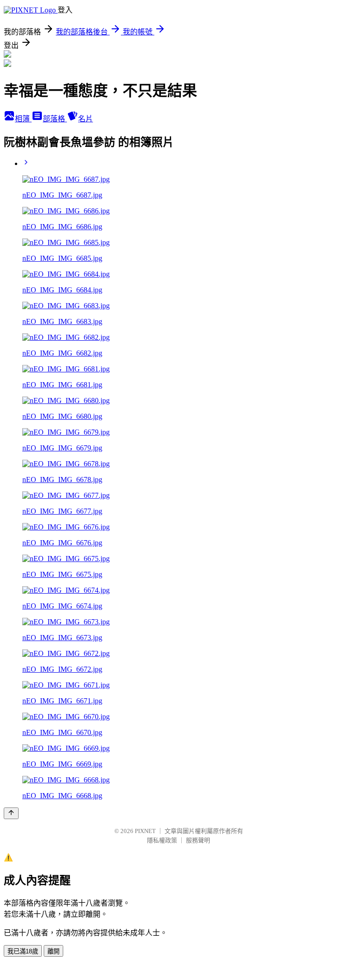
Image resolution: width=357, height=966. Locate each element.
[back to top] (11, 813)
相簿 (23, 119)
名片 (85, 119)
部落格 (55, 119)
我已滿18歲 (22, 951)
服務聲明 (198, 840)
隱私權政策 (162, 840)
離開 (53, 951)
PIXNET (145, 830)
